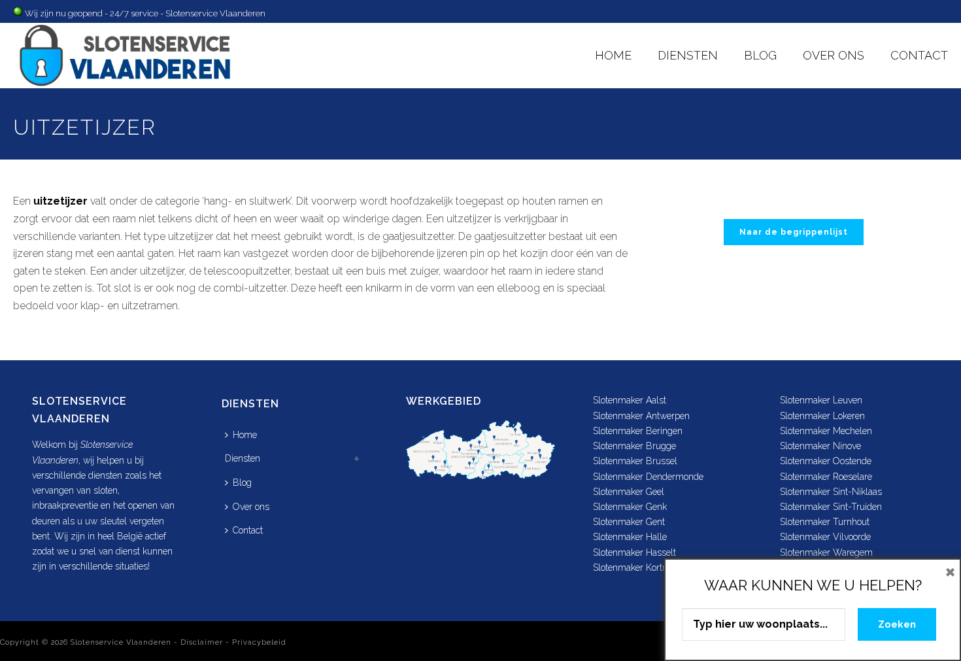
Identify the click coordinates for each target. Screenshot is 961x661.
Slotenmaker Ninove (820, 446)
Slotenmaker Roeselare (826, 476)
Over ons (833, 55)
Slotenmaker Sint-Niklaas (831, 491)
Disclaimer (201, 642)
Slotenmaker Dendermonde (648, 476)
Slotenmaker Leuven (821, 400)
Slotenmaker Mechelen (826, 431)
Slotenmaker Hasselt (634, 552)
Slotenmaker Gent (629, 522)
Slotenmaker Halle (630, 537)
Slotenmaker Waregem (826, 552)
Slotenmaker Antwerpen (641, 416)
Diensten (688, 55)
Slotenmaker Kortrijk (633, 567)
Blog (760, 55)
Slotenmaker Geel (628, 491)
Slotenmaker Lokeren (822, 416)
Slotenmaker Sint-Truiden (831, 506)
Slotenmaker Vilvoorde (825, 537)
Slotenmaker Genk (630, 506)
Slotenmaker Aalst (629, 400)
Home (613, 55)
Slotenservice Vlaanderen (121, 642)
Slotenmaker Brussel (635, 461)
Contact (919, 55)
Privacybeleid (259, 642)
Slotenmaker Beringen (638, 431)
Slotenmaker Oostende (825, 461)
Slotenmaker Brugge (634, 446)
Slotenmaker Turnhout (824, 522)
